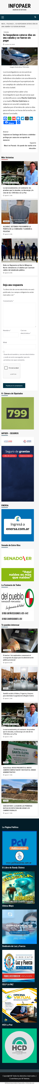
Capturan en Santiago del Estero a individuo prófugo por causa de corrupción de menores (19, 136)
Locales (6, 762)
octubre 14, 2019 (10, 44)
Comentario (8, 301)
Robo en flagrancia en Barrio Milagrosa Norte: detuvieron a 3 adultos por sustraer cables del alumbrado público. (19, 267)
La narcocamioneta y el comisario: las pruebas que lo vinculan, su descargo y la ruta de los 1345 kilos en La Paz (18, 190)
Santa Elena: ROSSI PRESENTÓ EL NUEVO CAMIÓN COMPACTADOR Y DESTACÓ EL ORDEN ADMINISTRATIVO (19, 770)
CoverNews (13, 1078)
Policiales (6, 32)
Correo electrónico (26, 331)
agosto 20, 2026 (8, 273)
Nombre (7, 330)
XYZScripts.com (29, 1083)
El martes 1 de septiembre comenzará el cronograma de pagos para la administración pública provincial (18, 657)
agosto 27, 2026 (8, 195)
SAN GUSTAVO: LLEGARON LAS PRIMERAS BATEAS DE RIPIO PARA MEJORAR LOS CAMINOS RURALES (17, 808)
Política (6, 688)
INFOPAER (19, 6)
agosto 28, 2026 (8, 662)
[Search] (35, 17)
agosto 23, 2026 (8, 234)
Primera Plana (14, 182)
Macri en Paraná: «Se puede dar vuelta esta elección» (20, 145)
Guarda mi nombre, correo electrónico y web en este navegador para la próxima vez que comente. (19, 357)
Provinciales (7, 650)
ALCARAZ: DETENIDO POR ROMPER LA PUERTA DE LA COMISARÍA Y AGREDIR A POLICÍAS (17, 229)
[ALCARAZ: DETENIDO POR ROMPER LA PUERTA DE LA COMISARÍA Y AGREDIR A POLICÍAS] (19, 212)
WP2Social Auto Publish (11, 1083)
